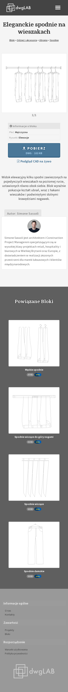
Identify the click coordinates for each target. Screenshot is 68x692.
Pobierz (36, 150)
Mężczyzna (21, 132)
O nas (8, 610)
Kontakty (10, 614)
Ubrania (43, 40)
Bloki (12, 40)
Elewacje (24, 137)
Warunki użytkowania (16, 649)
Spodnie (54, 40)
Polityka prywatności (16, 653)
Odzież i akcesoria (27, 40)
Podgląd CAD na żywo (35, 161)
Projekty (9, 630)
